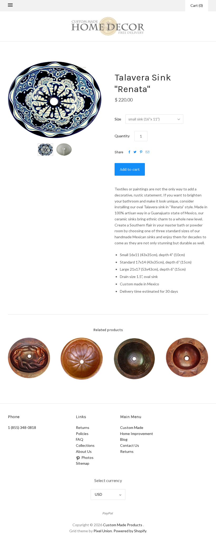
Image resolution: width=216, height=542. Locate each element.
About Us (84, 451)
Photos (87, 457)
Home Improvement (136, 433)
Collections (85, 445)
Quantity (122, 136)
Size (118, 119)
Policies (82, 433)
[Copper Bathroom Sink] (29, 358)
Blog (123, 439)
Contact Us (129, 445)
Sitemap (82, 463)
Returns (82, 427)
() (196, 5)
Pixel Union (103, 531)
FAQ (79, 439)
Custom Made (131, 427)
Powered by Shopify (130, 531)
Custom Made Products (122, 525)
